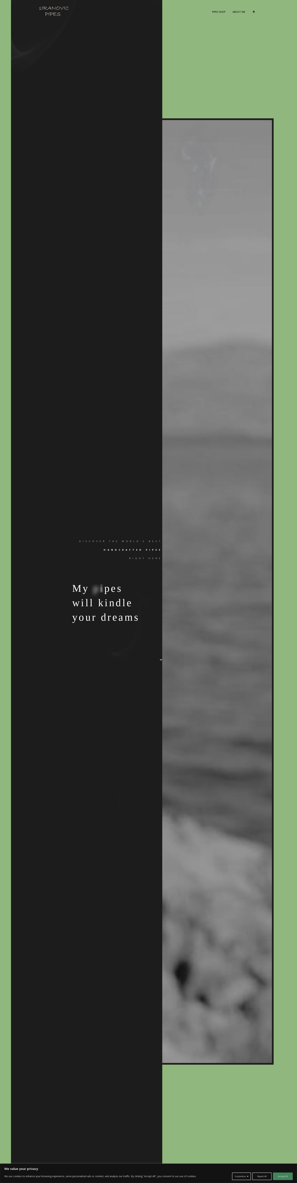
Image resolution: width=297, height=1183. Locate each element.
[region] (148, 1173)
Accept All (283, 1176)
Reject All (262, 1176)
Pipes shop (218, 11)
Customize (240, 1176)
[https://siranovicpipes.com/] (53, 11)
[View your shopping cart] (253, 12)
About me (239, 11)
